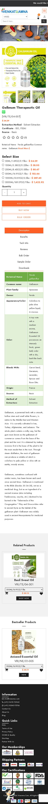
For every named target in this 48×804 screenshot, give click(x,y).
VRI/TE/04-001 (24, 584)
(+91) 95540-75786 (11, 705)
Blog (3, 715)
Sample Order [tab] (24, 261)
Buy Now (24, 210)
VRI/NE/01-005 (24, 661)
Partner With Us (8, 741)
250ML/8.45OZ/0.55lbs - (22, 169)
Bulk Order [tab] (24, 255)
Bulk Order (24, 217)
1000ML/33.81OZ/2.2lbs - (23, 178)
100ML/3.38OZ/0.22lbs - (22, 165)
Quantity (6, 186)
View (24, 675)
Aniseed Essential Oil (24, 657)
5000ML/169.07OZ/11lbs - (24, 182)
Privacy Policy (7, 731)
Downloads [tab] (24, 268)
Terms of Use (7, 728)
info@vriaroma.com (11, 699)
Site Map (5, 738)
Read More (23, 148)
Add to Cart (24, 203)
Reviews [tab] (24, 249)
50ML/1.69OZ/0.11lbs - (21, 161)
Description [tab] (24, 230)
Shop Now (24, 598)
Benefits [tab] (24, 236)
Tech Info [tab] (24, 243)
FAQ (3, 725)
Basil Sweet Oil (24, 580)
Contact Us (6, 708)
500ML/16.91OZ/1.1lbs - (22, 173)
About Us (5, 712)
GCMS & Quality (8, 735)
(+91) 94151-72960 (11, 702)
